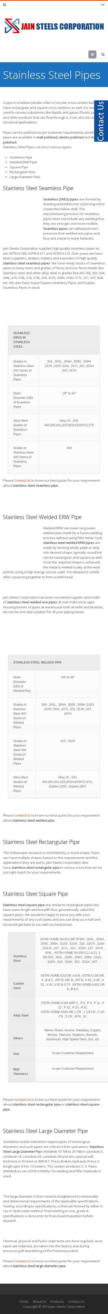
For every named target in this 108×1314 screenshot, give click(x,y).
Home (23, 1301)
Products (57, 1301)
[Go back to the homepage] (54, 26)
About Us (39, 1301)
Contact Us (22, 480)
